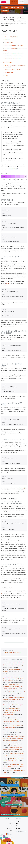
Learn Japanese (9, 828)
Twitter (19, 826)
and (22, 488)
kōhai (7, 283)
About (11, 821)
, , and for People (14, 45)
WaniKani (10, 837)
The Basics (5, 34)
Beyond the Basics (7, 62)
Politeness (7, 39)
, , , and (13, 69)
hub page (12, 168)
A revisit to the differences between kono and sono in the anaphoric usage (13, 704)
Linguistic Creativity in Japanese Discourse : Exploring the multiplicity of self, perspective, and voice (13, 738)
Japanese (10, 744)
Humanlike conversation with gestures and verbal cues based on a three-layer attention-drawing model (13, 663)
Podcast (19, 821)
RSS (18, 823)
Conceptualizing (11, 36)
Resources (22, 1)
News (11, 830)
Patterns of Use (9, 42)
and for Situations (13, 58)
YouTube (19, 828)
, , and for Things (14, 56)
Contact (11, 823)
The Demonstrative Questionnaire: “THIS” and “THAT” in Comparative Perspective (12, 686)
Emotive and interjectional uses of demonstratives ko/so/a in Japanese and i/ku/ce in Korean (12, 719)
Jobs (12, 826)
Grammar (13, 1)
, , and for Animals (14, 53)
